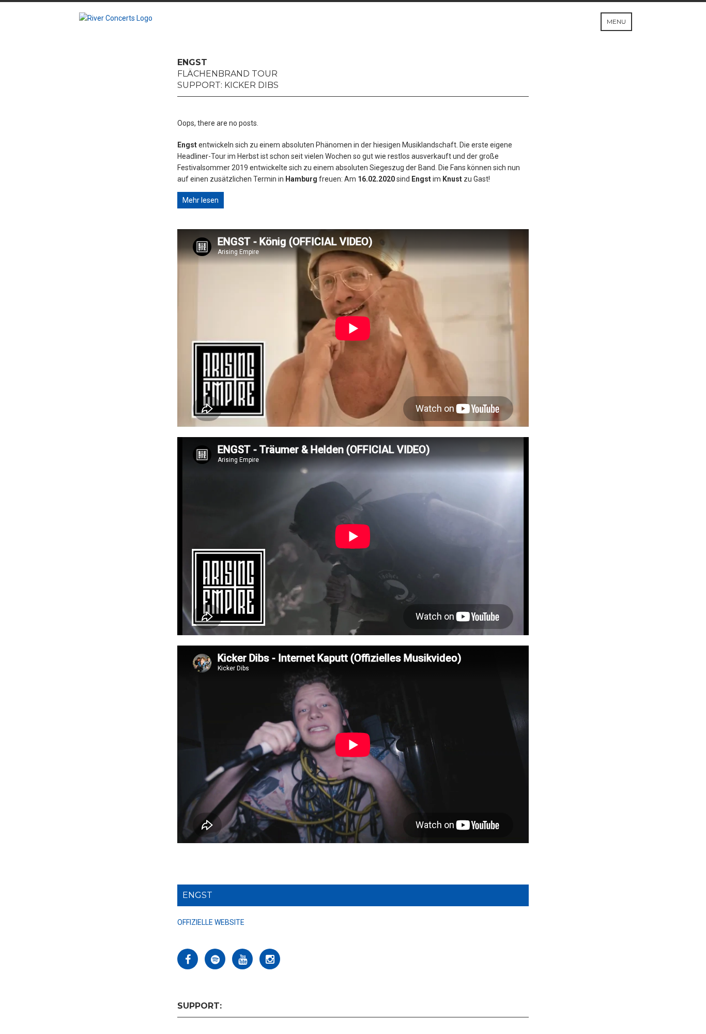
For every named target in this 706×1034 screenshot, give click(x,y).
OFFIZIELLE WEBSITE (210, 922)
